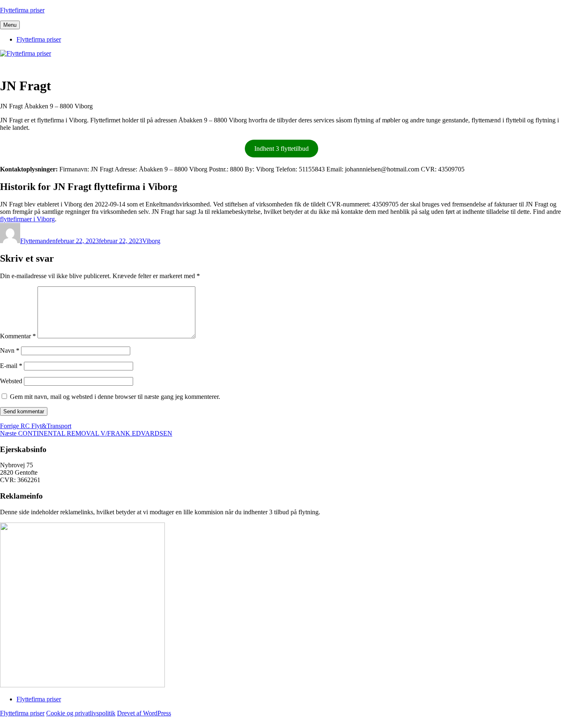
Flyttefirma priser (22, 10)
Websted (11, 380)
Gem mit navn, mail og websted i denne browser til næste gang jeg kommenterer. (115, 396)
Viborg (151, 240)
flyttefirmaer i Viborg (27, 219)
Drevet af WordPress (144, 713)
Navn (9, 350)
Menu (9, 25)
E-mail (11, 365)
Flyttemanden (38, 240)
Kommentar (18, 336)
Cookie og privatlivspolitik (80, 713)
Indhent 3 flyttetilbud (281, 148)
